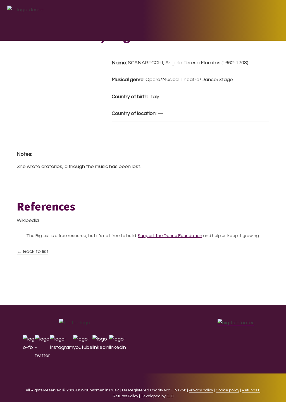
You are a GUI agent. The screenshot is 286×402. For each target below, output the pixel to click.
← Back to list (32, 251)
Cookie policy (227, 390)
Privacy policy (201, 390)
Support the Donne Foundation (170, 235)
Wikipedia (28, 220)
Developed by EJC (157, 396)
